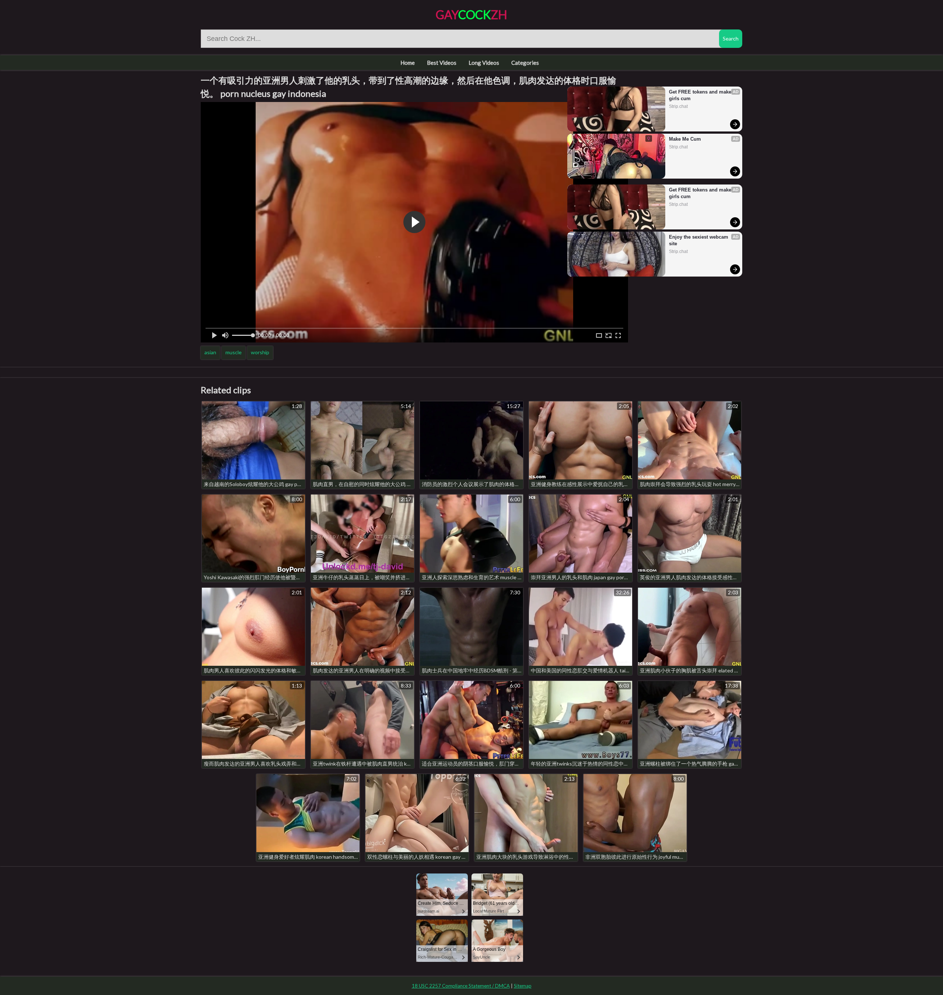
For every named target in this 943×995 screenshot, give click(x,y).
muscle (233, 352)
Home (407, 62)
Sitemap (523, 986)
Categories (525, 62)
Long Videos (484, 62)
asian (210, 352)
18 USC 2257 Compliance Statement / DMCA (461, 986)
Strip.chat (678, 106)
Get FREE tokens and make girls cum (701, 95)
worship (260, 352)
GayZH (471, 14)
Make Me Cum (685, 139)
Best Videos (441, 62)
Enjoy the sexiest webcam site (699, 240)
